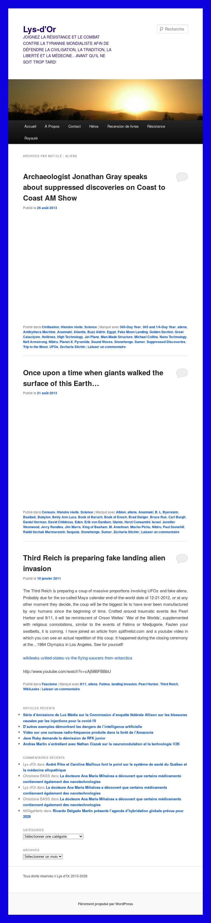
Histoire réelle (72, 326)
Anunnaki (64, 331)
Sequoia (73, 531)
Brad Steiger (138, 516)
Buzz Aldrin (96, 331)
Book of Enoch (115, 516)
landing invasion (124, 683)
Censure (48, 512)
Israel (156, 521)
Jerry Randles (52, 526)
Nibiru (53, 341)
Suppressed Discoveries (166, 341)
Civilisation (50, 326)
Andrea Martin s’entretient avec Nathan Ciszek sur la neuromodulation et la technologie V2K (101, 743)
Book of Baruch (90, 516)
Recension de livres (123, 126)
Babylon (44, 516)
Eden (79, 521)
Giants (118, 521)
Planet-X (66, 341)
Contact (74, 126)
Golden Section (161, 331)
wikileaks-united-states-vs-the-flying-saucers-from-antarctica (77, 658)
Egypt (111, 331)
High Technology (70, 336)
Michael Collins (146, 336)
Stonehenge (123, 341)
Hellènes (48, 336)
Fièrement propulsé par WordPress (105, 903)
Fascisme (49, 683)
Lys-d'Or (39, 29)
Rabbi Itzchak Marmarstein (44, 531)
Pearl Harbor (148, 683)
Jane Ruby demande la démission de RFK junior (64, 738)
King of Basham (94, 526)
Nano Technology (173, 336)
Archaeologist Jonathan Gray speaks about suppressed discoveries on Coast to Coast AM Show (94, 187)
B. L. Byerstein (166, 512)
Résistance (156, 126)
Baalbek (29, 516)
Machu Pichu (140, 526)
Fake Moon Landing (133, 331)
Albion (121, 512)
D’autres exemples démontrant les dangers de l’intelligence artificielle (82, 726)
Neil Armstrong (35, 341)
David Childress (60, 521)
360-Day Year (130, 326)
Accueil (30, 126)
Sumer (140, 341)
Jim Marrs (73, 526)
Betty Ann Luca (64, 516)
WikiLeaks (31, 688)
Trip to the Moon (35, 346)
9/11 (83, 683)
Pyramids (82, 341)
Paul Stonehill (173, 526)
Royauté (31, 138)
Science (90, 326)
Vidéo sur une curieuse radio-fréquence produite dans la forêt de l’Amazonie (88, 732)
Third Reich (169, 683)
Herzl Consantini (137, 521)
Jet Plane (92, 336)
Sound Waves (102, 341)
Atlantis (80, 331)
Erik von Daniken (97, 521)
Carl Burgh (176, 516)
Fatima (104, 683)
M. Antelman (119, 526)
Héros (94, 126)
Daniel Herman (34, 521)
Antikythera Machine (39, 331)
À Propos (52, 126)
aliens (182, 326)
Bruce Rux (158, 516)
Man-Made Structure (117, 336)
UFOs (53, 346)
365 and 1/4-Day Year (159, 326)
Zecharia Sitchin (72, 346)
